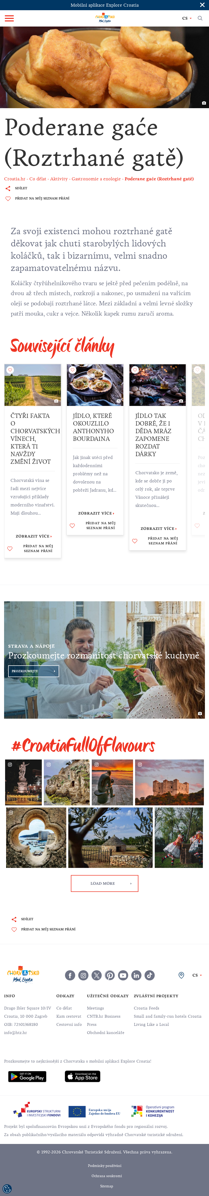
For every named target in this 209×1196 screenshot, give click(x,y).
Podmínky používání (104, 1166)
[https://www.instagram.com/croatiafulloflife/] (83, 975)
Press (92, 1024)
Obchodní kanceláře (105, 1032)
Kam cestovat (68, 1016)
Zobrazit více (33, 536)
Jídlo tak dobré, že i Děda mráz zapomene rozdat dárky (153, 435)
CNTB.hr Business (104, 1016)
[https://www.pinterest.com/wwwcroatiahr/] (110, 975)
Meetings (95, 1008)
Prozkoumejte (25, 671)
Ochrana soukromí (107, 1176)
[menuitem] (27, 1076)
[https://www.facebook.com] (123, 975)
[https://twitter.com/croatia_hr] (97, 975)
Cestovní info (69, 1024)
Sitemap (106, 1186)
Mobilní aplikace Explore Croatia (105, 5)
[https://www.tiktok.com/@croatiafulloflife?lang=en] (150, 975)
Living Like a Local (151, 1024)
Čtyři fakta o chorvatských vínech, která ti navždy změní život (35, 439)
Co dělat (64, 1008)
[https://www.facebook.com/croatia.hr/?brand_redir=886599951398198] (70, 975)
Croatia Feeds (146, 1008)
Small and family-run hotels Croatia (168, 1016)
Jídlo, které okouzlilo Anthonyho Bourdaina (93, 427)
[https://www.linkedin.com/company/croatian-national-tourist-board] (136, 975)
